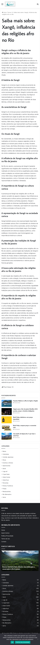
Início (4, 12)
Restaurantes (7, 491)
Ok (12, 642)
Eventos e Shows (8, 463)
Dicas (4, 460)
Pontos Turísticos (8, 486)
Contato (3, 541)
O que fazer (6, 474)
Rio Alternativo (7, 494)
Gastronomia (6, 465)
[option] (20, 561)
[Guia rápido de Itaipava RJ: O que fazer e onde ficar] (6, 436)
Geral (4, 468)
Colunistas (6, 454)
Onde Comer (6, 477)
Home (3, 530)
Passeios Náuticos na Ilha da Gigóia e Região (25, 401)
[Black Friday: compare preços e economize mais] (6, 428)
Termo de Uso (5, 538)
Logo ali (5, 471)
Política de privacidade (22, 642)
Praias (4, 488)
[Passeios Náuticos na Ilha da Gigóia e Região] (6, 403)
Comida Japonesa (8, 457)
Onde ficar (6, 480)
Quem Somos (5, 533)
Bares (4, 451)
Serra (4, 497)
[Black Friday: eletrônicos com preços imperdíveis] (6, 419)
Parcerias (5, 483)
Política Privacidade (7, 536)
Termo (9, 12)
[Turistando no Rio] (10, 4)
